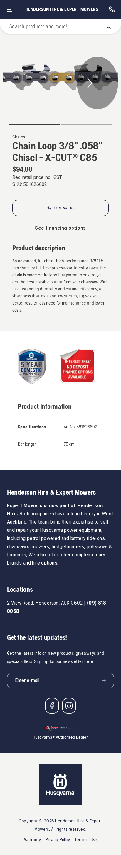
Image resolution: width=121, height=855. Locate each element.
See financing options (60, 228)
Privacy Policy (58, 839)
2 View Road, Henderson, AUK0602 (45, 603)
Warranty (32, 839)
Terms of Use (86, 839)
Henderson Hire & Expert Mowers (62, 9)
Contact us (64, 208)
